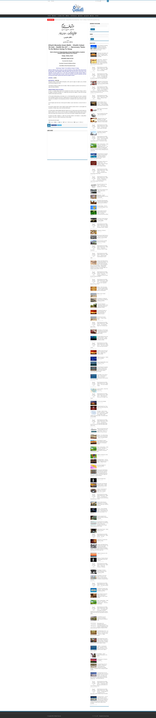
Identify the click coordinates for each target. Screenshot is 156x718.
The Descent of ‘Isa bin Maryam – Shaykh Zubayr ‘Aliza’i (101, 318)
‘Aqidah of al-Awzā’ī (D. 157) (102, 553)
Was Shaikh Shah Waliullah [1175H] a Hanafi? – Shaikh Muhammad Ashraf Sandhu (102, 484)
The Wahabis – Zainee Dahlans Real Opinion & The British (102, 654)
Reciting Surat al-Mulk (58, 19)
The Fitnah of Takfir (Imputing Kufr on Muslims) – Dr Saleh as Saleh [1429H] (102, 219)
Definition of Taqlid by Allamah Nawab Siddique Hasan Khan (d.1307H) (102, 559)
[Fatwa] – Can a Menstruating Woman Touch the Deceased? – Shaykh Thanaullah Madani (102, 436)
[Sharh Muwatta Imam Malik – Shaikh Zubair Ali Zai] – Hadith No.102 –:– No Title (102, 535)
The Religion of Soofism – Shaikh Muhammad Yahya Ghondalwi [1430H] (101, 571)
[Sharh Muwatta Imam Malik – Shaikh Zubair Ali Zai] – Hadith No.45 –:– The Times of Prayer (102, 584)
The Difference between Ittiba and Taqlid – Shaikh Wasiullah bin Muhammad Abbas (102, 589)
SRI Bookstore (74, 15)
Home (50, 15)
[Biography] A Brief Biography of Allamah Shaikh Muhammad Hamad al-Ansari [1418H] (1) (102, 201)
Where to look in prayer (101, 293)
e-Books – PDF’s (62, 15)
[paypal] (100, 1)
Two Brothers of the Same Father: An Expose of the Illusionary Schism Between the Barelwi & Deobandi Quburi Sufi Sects (99, 577)
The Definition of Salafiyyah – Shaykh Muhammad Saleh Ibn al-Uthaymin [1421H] (102, 299)
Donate (52, 1)
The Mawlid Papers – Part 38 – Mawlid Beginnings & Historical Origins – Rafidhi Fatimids (102, 460)
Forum (97, 15)
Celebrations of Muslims (101, 230)
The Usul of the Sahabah (101, 401)
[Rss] (95, 1)
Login (49, 1)
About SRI (87, 15)
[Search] (108, 1)
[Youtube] (99, 1)
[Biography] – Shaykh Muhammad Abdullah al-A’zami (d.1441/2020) (102, 196)
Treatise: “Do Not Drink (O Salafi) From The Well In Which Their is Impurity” (101, 490)
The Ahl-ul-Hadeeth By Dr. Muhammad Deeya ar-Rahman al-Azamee (102, 517)
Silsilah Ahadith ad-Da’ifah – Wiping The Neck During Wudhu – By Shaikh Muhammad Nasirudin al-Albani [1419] (99, 213)
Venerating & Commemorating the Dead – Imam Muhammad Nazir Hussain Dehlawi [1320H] (102, 82)
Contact (92, 15)
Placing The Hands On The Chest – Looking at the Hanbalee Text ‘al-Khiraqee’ (102, 185)
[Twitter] (98, 1)
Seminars (81, 15)
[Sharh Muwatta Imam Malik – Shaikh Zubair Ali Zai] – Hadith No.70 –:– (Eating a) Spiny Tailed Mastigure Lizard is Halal (99, 255)
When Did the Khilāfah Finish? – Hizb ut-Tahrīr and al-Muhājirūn (102, 190)
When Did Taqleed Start (101, 478)
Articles (54, 15)
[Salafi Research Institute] (78, 8)
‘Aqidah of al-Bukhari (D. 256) (102, 454)
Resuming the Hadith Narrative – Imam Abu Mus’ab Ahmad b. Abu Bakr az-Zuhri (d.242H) (102, 236)
